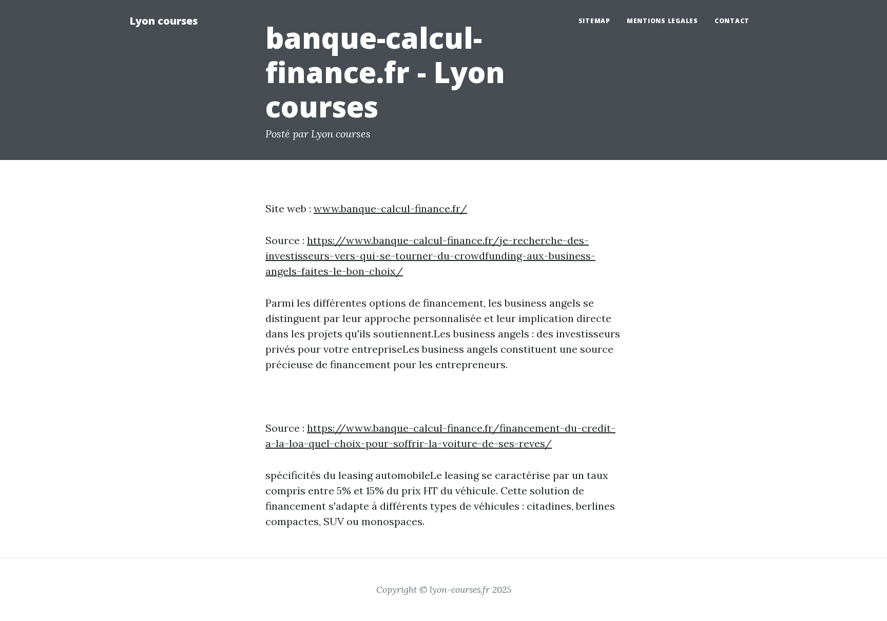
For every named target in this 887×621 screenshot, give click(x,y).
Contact (732, 20)
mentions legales (662, 20)
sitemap (594, 20)
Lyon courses (163, 21)
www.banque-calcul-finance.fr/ (390, 208)
